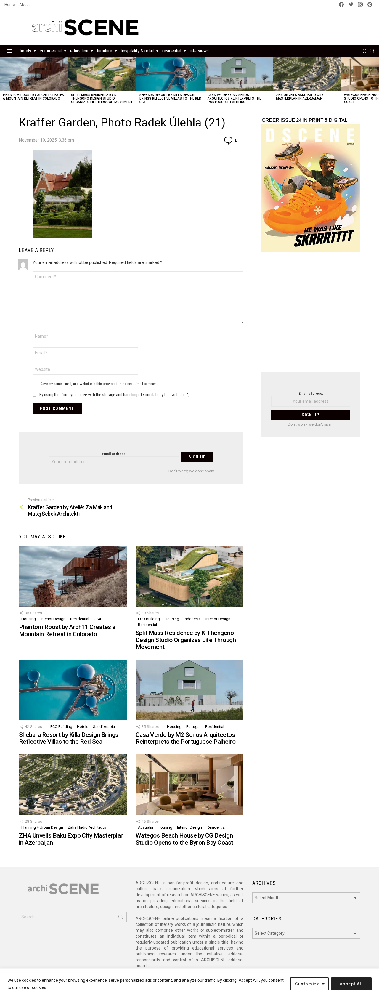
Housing (28, 619)
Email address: (114, 454)
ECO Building (149, 619)
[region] (189, 982)
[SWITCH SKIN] (364, 51)
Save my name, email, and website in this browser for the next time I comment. (99, 383)
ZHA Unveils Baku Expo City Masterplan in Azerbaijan (300, 96)
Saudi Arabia (104, 726)
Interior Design (53, 619)
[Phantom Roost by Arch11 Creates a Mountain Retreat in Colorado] (34, 74)
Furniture (104, 51)
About (24, 4)
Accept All (351, 983)
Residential (171, 51)
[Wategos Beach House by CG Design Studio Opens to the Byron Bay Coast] (189, 784)
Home (9, 4)
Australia (145, 827)
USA (98, 619)
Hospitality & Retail (137, 51)
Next (376, 82)
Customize (307, 983)
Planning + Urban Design (42, 827)
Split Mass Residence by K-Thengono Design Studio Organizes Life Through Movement (102, 98)
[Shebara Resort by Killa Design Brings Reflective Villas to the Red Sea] (170, 74)
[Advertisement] (310, 316)
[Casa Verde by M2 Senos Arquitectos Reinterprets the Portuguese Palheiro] (239, 74)
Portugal (193, 726)
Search (121, 918)
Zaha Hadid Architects (87, 827)
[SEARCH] (372, 51)
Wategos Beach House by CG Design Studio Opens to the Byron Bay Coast (184, 839)
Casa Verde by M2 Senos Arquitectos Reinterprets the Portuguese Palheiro (234, 98)
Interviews (199, 51)
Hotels (25, 51)
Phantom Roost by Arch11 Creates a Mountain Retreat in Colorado (33, 96)
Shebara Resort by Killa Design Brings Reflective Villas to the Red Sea (170, 98)
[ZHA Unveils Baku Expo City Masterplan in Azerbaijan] (307, 74)
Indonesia (192, 619)
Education (79, 51)
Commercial (51, 51)
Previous (3, 82)
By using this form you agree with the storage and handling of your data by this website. (114, 394)
